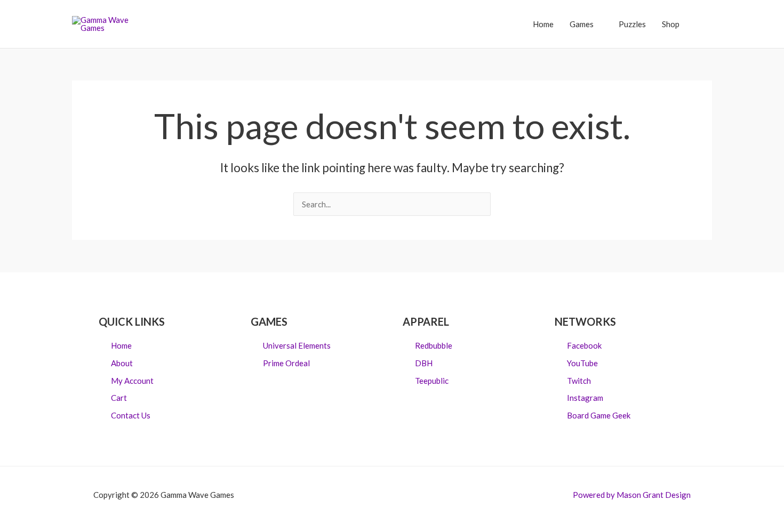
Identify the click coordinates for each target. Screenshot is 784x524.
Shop (670, 24)
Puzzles (632, 24)
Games (582, 24)
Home (543, 24)
